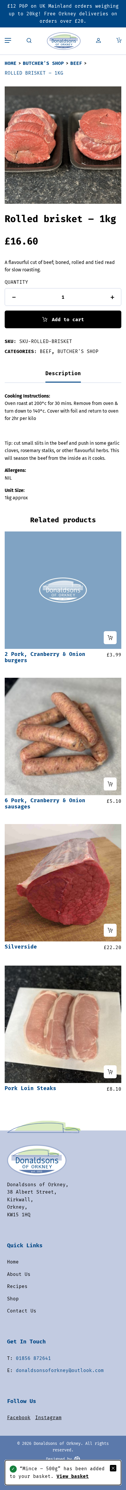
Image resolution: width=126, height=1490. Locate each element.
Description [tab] (63, 373)
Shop (13, 1299)
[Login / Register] (98, 41)
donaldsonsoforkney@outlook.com (60, 1370)
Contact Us (21, 1311)
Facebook (18, 1417)
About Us (18, 1274)
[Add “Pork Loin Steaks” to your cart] (110, 1071)
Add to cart (68, 319)
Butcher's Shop (43, 63)
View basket (73, 1476)
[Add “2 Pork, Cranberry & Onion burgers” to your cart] (110, 637)
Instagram (48, 1417)
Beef (76, 63)
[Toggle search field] (29, 41)
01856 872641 (33, 1358)
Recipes (17, 1286)
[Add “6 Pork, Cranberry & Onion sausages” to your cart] (110, 783)
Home (10, 63)
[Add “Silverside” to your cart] (110, 930)
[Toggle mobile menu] (8, 41)
